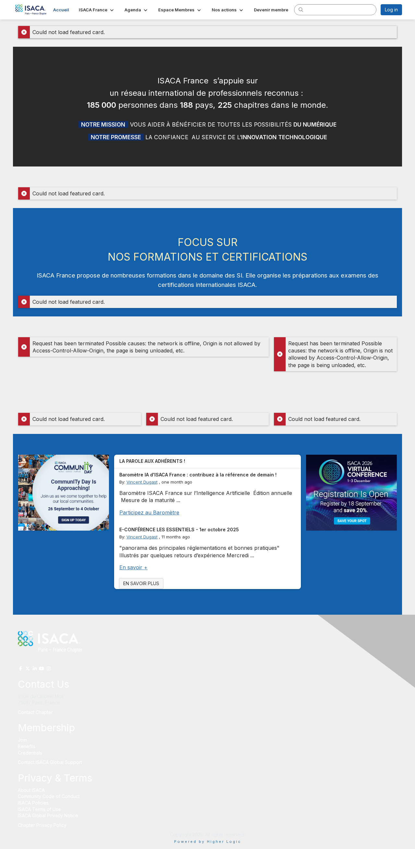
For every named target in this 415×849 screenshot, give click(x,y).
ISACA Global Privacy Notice (48, 815)
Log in (391, 9)
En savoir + (133, 567)
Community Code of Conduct (49, 796)
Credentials (30, 753)
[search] (301, 9)
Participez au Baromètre (149, 512)
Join (22, 740)
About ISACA (31, 790)
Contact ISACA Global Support (50, 762)
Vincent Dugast (142, 482)
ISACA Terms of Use (39, 809)
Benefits (26, 746)
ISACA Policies (33, 803)
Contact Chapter (35, 712)
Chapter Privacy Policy (42, 825)
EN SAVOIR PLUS (141, 583)
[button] (97, 10)
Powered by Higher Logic (207, 841)
